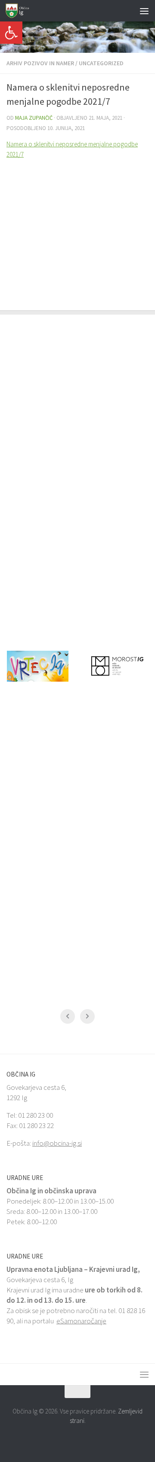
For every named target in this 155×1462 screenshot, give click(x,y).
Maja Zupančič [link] (34, 117)
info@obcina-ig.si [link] (57, 1143)
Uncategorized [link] (101, 63)
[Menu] (144, 10)
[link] (11, 32)
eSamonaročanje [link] (81, 1321)
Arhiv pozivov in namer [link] (40, 63)
